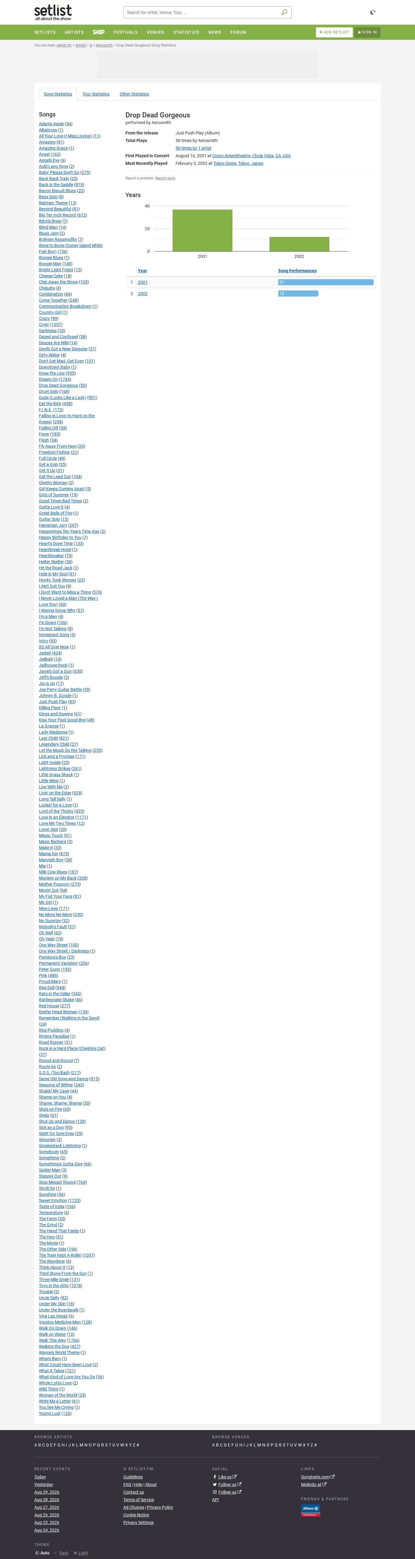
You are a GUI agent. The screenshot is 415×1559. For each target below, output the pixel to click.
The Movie (48, 1243)
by (193, 148)
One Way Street (53, 945)
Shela (44, 1115)
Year (142, 270)
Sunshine (47, 1194)
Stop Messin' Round (57, 1182)
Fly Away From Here (58, 446)
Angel (44, 154)
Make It (46, 847)
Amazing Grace (53, 148)
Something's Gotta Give (61, 1163)
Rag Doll (46, 987)
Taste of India (51, 1206)
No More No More (55, 914)
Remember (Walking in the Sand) (69, 1018)
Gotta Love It (51, 507)
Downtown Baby (54, 367)
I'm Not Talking (53, 628)
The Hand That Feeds (59, 1230)
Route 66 (47, 1066)
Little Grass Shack (56, 774)
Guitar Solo (49, 519)
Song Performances (297, 270)
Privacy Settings (138, 1522)
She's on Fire (50, 1109)
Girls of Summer (54, 494)
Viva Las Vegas (53, 1316)
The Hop (47, 1236)
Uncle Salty (49, 1297)
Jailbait (46, 659)
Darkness (48, 330)
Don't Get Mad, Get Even (61, 361)
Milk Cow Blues (53, 872)
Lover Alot (48, 829)
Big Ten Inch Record (57, 215)
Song (58, 94)
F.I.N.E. (45, 409)
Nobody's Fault (53, 926)
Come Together (53, 300)
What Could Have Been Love (65, 1364)
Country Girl (50, 312)
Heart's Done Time (56, 543)
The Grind (48, 1224)
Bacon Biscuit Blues (57, 190)
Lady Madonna (53, 732)
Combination (51, 294)
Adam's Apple (51, 123)
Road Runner (51, 1042)
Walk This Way (52, 1340)
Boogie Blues (51, 257)
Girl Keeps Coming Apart (62, 488)
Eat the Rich (50, 403)
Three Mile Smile (54, 1279)
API (215, 1499)
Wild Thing (48, 1389)
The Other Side (52, 1249)
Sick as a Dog (51, 1127)
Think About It (52, 1267)
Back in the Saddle (56, 184)
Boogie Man (50, 263)
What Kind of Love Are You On (67, 1376)
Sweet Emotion (53, 1200)
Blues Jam (49, 233)
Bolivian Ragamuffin (58, 239)
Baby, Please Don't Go (59, 172)
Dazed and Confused (58, 336)
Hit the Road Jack (55, 567)
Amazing (47, 142)
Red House (49, 1005)
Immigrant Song (54, 634)
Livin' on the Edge (55, 792)
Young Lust (49, 1413)
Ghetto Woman (53, 482)
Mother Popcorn (54, 884)
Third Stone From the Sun (63, 1273)
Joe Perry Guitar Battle (60, 689)
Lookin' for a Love (55, 805)
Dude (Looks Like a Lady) (62, 397)
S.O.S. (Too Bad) (54, 1072)
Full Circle (48, 458)
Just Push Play (53, 701)
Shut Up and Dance (57, 1121)
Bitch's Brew (50, 221)
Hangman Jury (53, 525)
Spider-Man (49, 1170)
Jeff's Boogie (51, 677)
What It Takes (51, 1370)
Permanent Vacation (58, 963)
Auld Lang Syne (53, 166)
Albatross (48, 129)
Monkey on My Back (58, 878)
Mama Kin (48, 853)
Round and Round (56, 1060)
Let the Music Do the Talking (65, 750)
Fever (44, 434)
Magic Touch (51, 835)
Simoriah (47, 1139)
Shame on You (52, 1097)
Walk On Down (52, 1328)
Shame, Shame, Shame (60, 1103)
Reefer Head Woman (58, 1011)
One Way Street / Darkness (64, 951)
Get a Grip (48, 464)
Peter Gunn (49, 969)
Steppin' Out (50, 1176)
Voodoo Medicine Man (60, 1322)
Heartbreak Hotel (55, 549)
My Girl (45, 902)
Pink (43, 975)
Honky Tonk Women (57, 580)
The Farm (48, 1218)
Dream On (48, 379)
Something (49, 1157)
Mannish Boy (51, 859)
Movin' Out (49, 890)
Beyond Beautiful (55, 209)
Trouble (46, 1291)
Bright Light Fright (56, 269)
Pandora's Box (52, 957)
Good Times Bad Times (60, 500)
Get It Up (47, 470)
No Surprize (50, 920)
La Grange (49, 726)
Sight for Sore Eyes (56, 1133)
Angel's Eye (49, 160)
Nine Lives (48, 908)
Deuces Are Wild (54, 342)
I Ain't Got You (52, 586)
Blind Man (48, 227)
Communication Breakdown (65, 306)
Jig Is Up (47, 683)
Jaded (45, 653)
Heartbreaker (51, 555)
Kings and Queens (56, 713)
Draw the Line (52, 373)
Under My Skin (52, 1303)
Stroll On (47, 1188)
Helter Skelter (51, 561)
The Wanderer (52, 1261)
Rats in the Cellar (54, 993)
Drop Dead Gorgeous (58, 385)
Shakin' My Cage (54, 1091)
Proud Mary (50, 981)
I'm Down (47, 622)
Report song (165, 178)
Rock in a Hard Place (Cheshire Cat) (72, 1048)
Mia (42, 865)
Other (134, 94)
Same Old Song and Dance (63, 1078)
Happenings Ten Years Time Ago (69, 531)
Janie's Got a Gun (55, 671)
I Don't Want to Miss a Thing (65, 592)
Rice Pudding (51, 1030)
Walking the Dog (54, 1346)
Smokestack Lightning (60, 1145)
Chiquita (47, 288)
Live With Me (51, 786)
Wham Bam (50, 1358)
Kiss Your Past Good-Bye (62, 719)
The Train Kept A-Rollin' (60, 1255)
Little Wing (49, 780)
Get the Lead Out (55, 476)
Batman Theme (53, 202)
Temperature (51, 1212)
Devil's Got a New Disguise (63, 348)
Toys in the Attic (54, 1285)
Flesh (44, 440)
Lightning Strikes (54, 768)
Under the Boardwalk (58, 1309)
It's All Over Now (54, 646)
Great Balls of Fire (55, 513)
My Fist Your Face (55, 896)
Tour (95, 94)
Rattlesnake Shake (56, 999)
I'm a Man (48, 616)
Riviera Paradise (54, 1036)
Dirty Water (49, 354)
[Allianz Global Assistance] (310, 1509)
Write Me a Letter (55, 1401)
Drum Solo (48, 391)
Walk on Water (52, 1334)
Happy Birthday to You (60, 537)
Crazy (44, 318)
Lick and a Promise (56, 756)
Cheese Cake (51, 275)
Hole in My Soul (53, 573)
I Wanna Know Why (57, 610)
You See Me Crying (56, 1407)
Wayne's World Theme (59, 1352)
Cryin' (44, 324)
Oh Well (46, 932)
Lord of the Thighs (56, 811)
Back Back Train (54, 178)
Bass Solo (48, 196)
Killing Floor (50, 707)
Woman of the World (58, 1395)
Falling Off (48, 427)
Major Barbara (52, 841)
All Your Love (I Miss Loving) (65, 136)
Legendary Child (54, 744)
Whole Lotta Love (55, 1382)
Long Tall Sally (52, 799)
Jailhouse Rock (53, 665)
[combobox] (207, 12)
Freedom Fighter (54, 452)
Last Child (48, 738)
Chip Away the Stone (58, 282)
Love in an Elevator (56, 817)
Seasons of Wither (56, 1084)
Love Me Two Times (57, 823)
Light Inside (50, 762)
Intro (43, 640)
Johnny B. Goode (55, 695)
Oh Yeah (47, 938)
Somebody (49, 1151)
